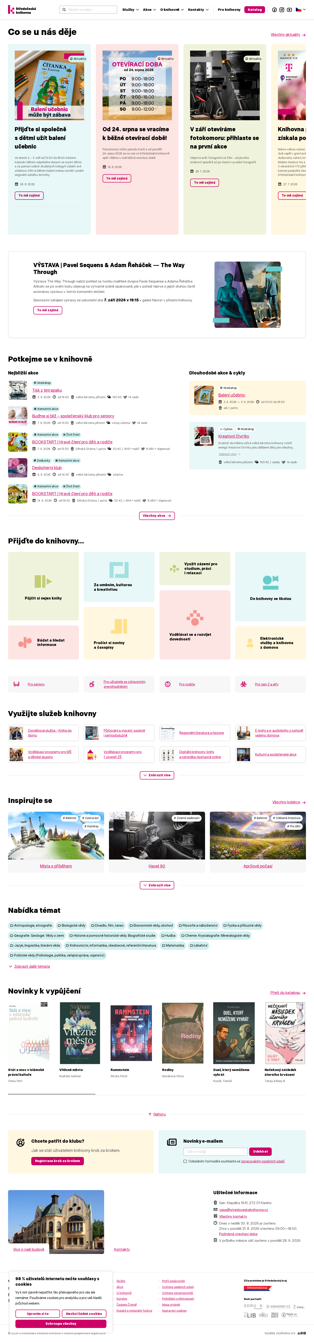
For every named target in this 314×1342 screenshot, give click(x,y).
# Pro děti (293, 826)
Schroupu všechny (61, 1324)
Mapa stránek (171, 1304)
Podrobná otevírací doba (238, 1234)
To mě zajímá (29, 195)
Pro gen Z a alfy (266, 684)
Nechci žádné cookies (84, 1314)
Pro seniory (36, 684)
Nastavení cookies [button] (174, 1310)
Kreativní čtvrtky (233, 436)
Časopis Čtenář (127, 1304)
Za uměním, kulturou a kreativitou (113, 587)
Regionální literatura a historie (201, 733)
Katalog (255, 9)
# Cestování (90, 818)
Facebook (274, 9)
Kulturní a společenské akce (276, 754)
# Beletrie (69, 818)
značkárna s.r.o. (286, 1333)
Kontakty (196, 9)
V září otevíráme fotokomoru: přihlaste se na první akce (224, 138)
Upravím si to (38, 1314)
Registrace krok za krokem (57, 1161)
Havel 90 (157, 866)
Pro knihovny (229, 9)
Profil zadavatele (173, 1281)
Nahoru (159, 1114)
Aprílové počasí (257, 866)
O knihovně (169, 9)
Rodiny (168, 1070)
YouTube (289, 9)
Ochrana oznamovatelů (177, 1293)
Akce (147, 9)
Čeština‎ (301, 9)
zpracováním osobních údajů (263, 1161)
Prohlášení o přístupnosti (178, 1298)
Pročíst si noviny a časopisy (109, 645)
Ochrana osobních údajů (178, 1287)
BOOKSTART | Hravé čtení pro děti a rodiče (72, 442)
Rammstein (120, 1070)
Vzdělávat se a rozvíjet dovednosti (190, 636)
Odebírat (260, 1151)
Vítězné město (71, 1070)
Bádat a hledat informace (51, 642)
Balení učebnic (231, 395)
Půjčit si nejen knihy (43, 598)
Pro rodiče (187, 684)
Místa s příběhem (56, 866)
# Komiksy (91, 826)
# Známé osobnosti (187, 818)
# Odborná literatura (286, 818)
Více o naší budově (28, 1249)
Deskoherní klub (47, 467)
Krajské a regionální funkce (134, 1310)
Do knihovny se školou (270, 599)
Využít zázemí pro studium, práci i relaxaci (200, 568)
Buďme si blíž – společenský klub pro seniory (73, 416)
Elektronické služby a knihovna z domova (276, 643)
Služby (128, 9)
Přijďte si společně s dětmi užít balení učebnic (40, 138)
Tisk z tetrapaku (47, 390)
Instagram (282, 9)
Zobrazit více (159, 775)
